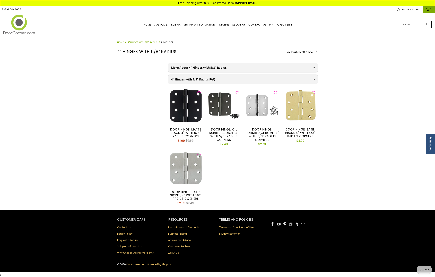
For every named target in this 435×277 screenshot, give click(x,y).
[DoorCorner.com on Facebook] (272, 224)
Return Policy (125, 233)
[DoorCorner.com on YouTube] (278, 224)
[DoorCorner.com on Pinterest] (284, 224)
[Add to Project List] (199, 93)
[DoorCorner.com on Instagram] (290, 224)
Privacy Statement (230, 233)
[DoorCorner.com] (19, 25)
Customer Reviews (167, 24)
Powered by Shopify (159, 264)
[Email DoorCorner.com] (303, 224)
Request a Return (127, 240)
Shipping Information (199, 24)
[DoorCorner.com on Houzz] (297, 224)
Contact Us (257, 24)
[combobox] (416, 24)
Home (147, 24)
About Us (239, 24)
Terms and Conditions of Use (236, 227)
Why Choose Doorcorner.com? (135, 253)
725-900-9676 (11, 9)
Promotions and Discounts (183, 227)
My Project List (280, 24)
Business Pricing (177, 233)
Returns (224, 24)
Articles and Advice (179, 240)
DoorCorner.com (136, 264)
